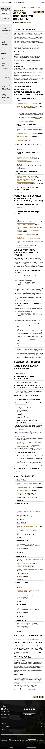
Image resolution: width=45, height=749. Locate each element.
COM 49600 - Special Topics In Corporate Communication (28, 241)
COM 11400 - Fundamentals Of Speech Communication (30, 120)
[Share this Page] (37, 12)
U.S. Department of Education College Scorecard (25, 689)
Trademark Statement (32, 739)
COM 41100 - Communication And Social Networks (27, 233)
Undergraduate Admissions (5, 41)
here (42, 639)
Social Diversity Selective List (31, 300)
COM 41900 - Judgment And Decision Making (26, 234)
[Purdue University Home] (6, 2)
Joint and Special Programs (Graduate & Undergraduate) (6, 90)
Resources (4, 729)
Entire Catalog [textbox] (4, 10)
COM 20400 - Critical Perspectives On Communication (28, 106)
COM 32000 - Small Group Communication (25, 224)
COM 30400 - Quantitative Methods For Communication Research (30, 148)
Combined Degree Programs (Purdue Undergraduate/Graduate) (6, 99)
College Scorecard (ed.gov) (30, 740)
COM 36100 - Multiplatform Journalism (24, 161)
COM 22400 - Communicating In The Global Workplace (28, 218)
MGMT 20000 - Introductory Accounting (25, 245)
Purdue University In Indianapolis (6, 31)
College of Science (5, 83)
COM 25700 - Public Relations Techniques (25, 158)
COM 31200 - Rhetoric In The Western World (26, 223)
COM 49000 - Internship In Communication (25, 182)
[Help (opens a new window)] (42, 12)
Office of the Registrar (19, 2)
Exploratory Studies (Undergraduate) (5, 66)
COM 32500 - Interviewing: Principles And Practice (27, 226)
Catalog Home (4, 28)
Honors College (5, 72)
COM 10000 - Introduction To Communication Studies (29, 119)
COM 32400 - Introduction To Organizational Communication (29, 207)
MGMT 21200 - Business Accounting (24, 247)
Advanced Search (4, 19)
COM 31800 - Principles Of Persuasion (24, 109)
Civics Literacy (4, 49)
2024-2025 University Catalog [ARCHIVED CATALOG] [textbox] (31, 7)
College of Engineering (4, 62)
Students (4, 723)
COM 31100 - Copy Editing (22, 160)
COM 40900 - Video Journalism (23, 179)
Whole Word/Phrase (6, 18)
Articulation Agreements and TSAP (4, 94)
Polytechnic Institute (6, 81)
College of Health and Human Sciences (6, 69)
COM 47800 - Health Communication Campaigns (26, 180)
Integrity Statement (16, 740)
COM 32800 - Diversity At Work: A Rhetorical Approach (28, 227)
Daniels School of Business (5, 57)
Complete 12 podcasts (34, 441)
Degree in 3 (4, 35)
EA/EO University (9, 740)
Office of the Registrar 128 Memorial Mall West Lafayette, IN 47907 (5, 713)
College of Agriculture (6, 54)
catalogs (11, 747)
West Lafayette (27, 22)
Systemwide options (28, 714)
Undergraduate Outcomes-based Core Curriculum (5, 46)
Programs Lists (5, 33)
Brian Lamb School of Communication (27, 62)
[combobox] (33, 8)
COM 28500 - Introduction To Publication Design (26, 221)
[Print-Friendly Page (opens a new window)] (39, 12)
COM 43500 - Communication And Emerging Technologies (28, 235)
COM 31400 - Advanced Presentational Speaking (26, 142)
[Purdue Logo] (11, 707)
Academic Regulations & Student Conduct (6, 38)
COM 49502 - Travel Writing (22, 165)
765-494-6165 (4, 717)
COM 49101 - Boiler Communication (24, 183)
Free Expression (22, 740)
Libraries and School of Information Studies (6, 76)
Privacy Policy (38, 740)
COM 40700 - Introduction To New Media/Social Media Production (30, 163)
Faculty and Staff (6, 726)
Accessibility (3, 740)
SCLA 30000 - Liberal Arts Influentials (24, 136)
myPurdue (40, 449)
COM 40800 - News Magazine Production (25, 177)
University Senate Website (20, 404)
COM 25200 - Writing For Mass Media (24, 157)
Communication (5, 732)
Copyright (10, 739)
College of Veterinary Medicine (6, 85)
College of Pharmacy (6, 79)
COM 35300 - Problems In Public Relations (25, 176)
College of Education (6, 60)
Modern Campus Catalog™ (31, 747)
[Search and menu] (42, 2)
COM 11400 (32, 339)
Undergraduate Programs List (24, 26)
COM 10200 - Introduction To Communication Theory (27, 103)
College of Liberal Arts (6, 74)
